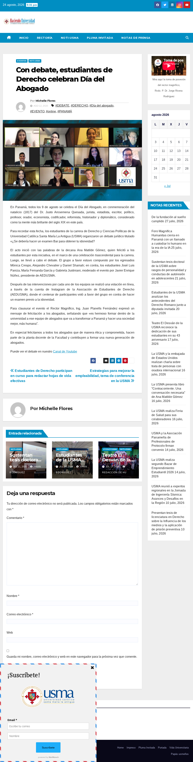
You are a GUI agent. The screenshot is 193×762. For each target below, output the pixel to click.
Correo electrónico (20, 614)
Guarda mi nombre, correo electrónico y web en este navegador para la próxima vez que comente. (72, 656)
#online (51, 111)
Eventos (21, 61)
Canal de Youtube (65, 351)
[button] (187, 37)
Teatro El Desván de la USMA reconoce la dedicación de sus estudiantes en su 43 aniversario (167, 331)
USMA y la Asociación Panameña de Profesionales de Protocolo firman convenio (167, 441)
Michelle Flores (45, 100)
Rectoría (45, 37)
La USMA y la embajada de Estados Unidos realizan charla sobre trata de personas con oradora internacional (168, 362)
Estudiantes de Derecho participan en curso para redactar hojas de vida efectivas (41, 376)
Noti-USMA (70, 37)
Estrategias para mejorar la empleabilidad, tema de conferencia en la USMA (104, 376)
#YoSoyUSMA (110, 449)
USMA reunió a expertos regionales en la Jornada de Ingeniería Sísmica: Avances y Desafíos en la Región (169, 494)
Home (120, 747)
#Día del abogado (101, 105)
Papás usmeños (180, 754)
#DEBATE (62, 105)
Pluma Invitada (100, 37)
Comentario (15, 517)
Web (10, 632)
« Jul (167, 186)
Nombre (13, 595)
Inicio (24, 37)
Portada (162, 747)
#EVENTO (37, 111)
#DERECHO (79, 105)
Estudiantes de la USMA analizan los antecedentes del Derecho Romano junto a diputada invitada (169, 301)
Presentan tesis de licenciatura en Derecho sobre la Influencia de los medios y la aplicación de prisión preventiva (169, 521)
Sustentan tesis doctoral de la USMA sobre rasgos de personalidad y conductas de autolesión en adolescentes (169, 270)
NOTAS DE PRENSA (135, 37)
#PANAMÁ (64, 111)
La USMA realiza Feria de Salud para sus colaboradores (167, 415)
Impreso (131, 747)
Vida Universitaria (179, 747)
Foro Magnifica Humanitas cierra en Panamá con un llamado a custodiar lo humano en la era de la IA (169, 239)
